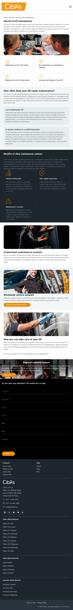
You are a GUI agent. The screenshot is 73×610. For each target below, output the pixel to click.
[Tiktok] (23, 512)
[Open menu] (70, 7)
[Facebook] (18, 512)
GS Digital (66, 607)
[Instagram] (9, 512)
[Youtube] (14, 512)
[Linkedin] (5, 512)
